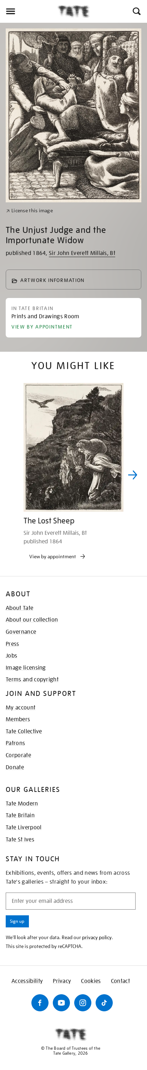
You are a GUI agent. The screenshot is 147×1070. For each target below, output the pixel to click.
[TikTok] (104, 1002)
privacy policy (97, 937)
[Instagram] (82, 1002)
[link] (29, 211)
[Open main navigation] (28, 11)
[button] (136, 11)
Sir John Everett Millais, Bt (82, 253)
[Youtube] (61, 1002)
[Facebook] (40, 1002)
